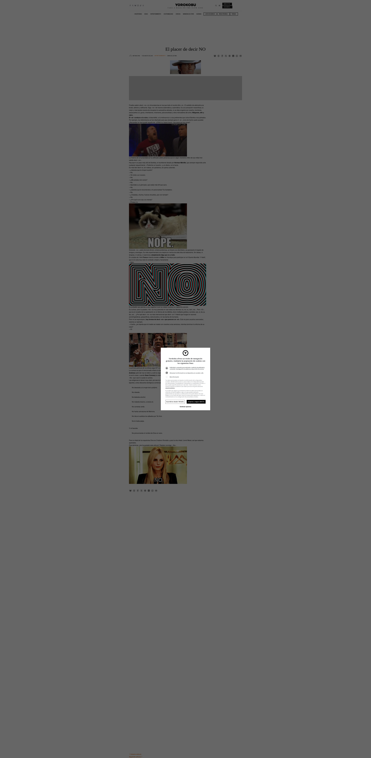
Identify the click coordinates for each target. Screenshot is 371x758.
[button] (185, 377)
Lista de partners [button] (170, 388)
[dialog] (185, 379)
